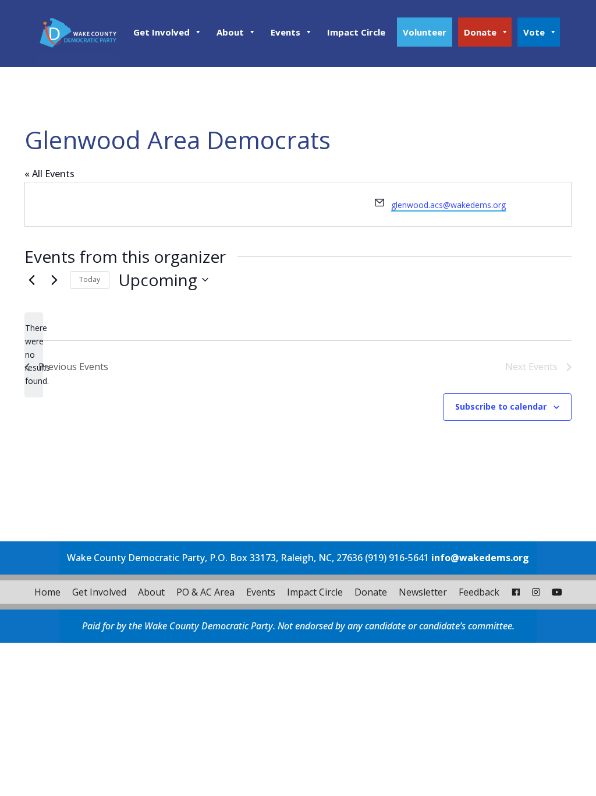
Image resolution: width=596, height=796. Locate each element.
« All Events (49, 173)
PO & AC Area (205, 592)
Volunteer (424, 32)
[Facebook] (515, 592)
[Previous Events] (31, 280)
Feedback (479, 592)
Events (285, 32)
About (230, 32)
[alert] (33, 354)
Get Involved (161, 32)
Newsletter (423, 592)
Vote (534, 32)
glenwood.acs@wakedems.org (448, 204)
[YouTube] (557, 592)
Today (89, 279)
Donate (480, 32)
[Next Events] (54, 280)
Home (47, 592)
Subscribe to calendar (501, 406)
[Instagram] (536, 592)
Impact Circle (356, 32)
